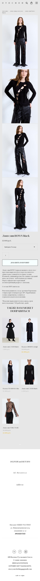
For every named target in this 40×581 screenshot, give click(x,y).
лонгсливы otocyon (16, 11)
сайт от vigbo (20, 575)
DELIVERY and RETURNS (20, 462)
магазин (5, 11)
